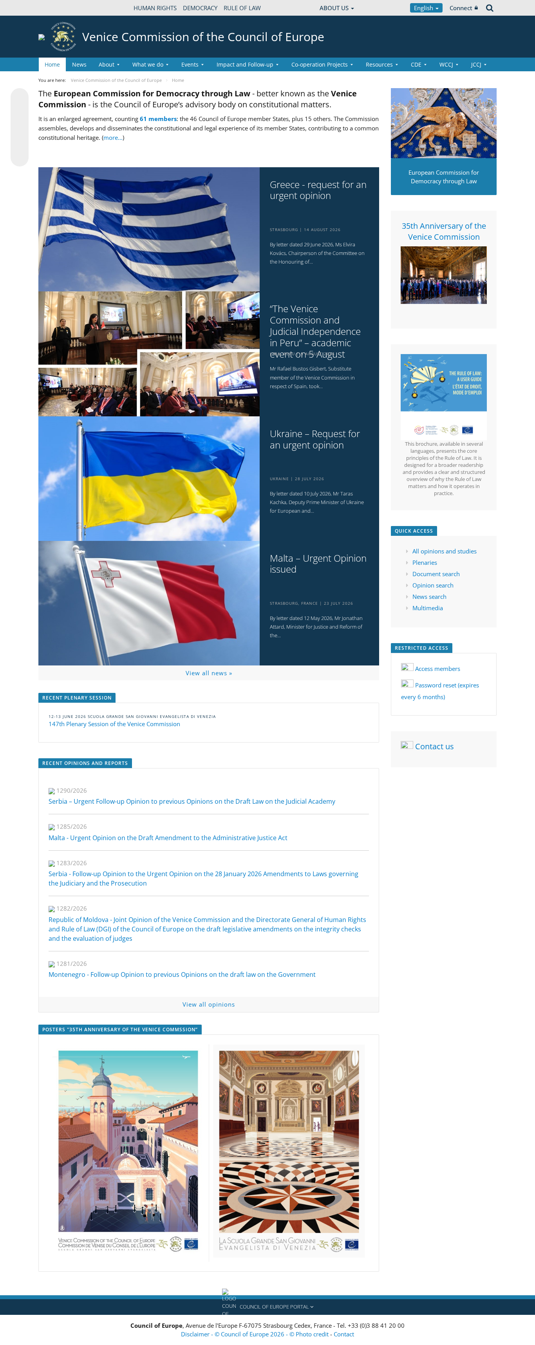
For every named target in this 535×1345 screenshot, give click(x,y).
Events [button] (190, 64)
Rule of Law (242, 8)
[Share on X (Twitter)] (19, 113)
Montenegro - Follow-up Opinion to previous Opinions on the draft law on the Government (182, 974)
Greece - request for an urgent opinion (318, 190)
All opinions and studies (444, 551)
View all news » (209, 673)
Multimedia (427, 608)
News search (429, 596)
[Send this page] (19, 157)
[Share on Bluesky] (19, 98)
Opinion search (433, 585)
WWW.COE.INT (58, 7)
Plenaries (424, 562)
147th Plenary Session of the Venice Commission (114, 724)
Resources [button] (379, 64)
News (79, 64)
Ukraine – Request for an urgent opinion (315, 439)
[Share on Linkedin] (19, 142)
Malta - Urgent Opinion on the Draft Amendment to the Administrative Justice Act (168, 837)
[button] (267, 1307)
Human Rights (155, 8)
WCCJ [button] (446, 64)
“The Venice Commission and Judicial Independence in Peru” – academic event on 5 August (315, 331)
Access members (437, 668)
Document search (436, 574)
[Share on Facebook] (19, 128)
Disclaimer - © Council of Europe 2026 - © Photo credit (255, 1334)
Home (52, 64)
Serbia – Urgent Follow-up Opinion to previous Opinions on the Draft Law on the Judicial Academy (192, 801)
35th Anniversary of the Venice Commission (444, 231)
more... (113, 137)
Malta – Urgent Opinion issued (318, 564)
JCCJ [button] (476, 64)
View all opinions (209, 1004)
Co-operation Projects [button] (319, 64)
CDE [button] (416, 64)
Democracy (200, 8)
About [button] (106, 64)
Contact (344, 1334)
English (424, 8)
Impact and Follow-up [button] (245, 64)
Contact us (434, 746)
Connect (461, 8)
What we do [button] (147, 64)
